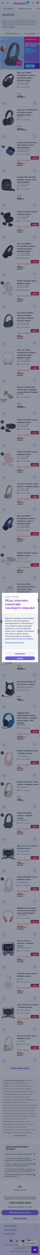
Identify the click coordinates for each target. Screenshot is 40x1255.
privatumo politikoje (25, 639)
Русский (15, 597)
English (8, 597)
